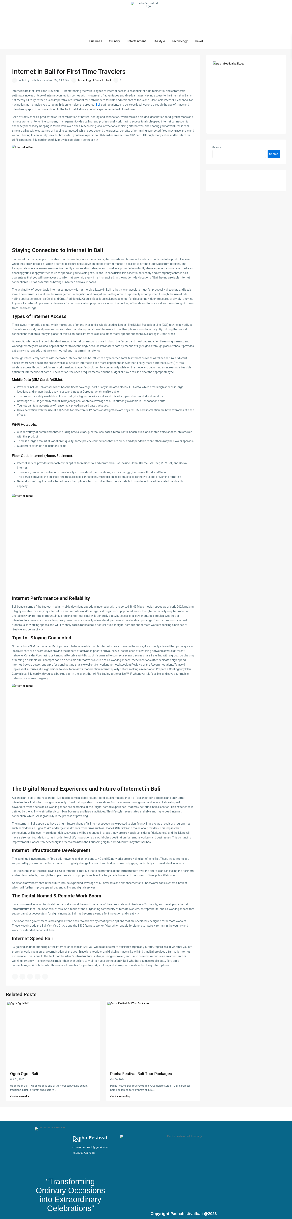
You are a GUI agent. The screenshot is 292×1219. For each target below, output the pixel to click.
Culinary (114, 41)
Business (95, 41)
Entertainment (136, 41)
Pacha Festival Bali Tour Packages (141, 1073)
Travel (198, 41)
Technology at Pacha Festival (94, 80)
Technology (180, 41)
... (55, 1089)
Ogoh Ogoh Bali (24, 1073)
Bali (98, 104)
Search (216, 147)
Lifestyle (159, 41)
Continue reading (20, 1096)
